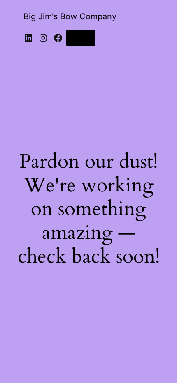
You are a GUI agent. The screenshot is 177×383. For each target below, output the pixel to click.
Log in (80, 37)
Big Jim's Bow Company (69, 16)
